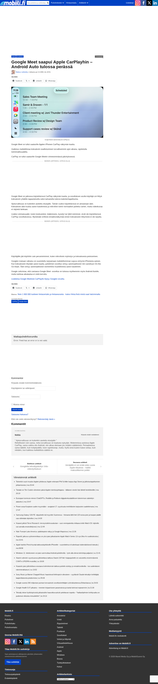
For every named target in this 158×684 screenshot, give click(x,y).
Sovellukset (20, 56)
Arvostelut (61, 616)
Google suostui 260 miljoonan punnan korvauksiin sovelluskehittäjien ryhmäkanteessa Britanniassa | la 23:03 (57, 583)
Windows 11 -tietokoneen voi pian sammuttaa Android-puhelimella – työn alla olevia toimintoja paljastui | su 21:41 (58, 553)
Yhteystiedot (114, 623)
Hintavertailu (71, 3)
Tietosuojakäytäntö (12, 674)
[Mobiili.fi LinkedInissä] (155, 3)
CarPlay (14, 301)
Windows (61, 655)
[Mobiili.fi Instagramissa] (138, 3)
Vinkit (59, 620)
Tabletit (60, 627)
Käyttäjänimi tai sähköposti (23, 388)
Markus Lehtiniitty (22, 72)
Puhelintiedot (57, 3)
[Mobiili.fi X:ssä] (149, 3)
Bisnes (60, 659)
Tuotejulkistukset (64, 663)
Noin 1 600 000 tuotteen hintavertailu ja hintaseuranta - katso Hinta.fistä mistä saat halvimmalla (59, 294)
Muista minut (19, 404)
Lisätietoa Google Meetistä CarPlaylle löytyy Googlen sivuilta (37, 279)
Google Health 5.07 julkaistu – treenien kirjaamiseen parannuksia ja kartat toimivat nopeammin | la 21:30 (55, 588)
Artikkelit (83, 3)
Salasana (15, 397)
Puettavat (61, 631)
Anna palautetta (115, 620)
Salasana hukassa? (19, 414)
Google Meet (23, 301)
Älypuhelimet (62, 623)
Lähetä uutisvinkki (116, 616)
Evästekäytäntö (11, 678)
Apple (13, 56)
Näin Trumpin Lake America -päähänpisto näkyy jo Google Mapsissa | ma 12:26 (46, 532)
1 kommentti (99, 56)
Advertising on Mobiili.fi (118, 648)
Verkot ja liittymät (64, 639)
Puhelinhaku (10, 623)
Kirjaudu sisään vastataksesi (90, 434)
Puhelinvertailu (11, 627)
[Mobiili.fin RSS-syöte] (33, 642)
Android (60, 647)
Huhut (59, 667)
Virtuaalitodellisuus (65, 643)
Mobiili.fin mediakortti (117, 636)
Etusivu (8, 616)
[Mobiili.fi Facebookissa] (143, 3)
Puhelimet (9, 620)
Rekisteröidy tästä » (46, 419)
